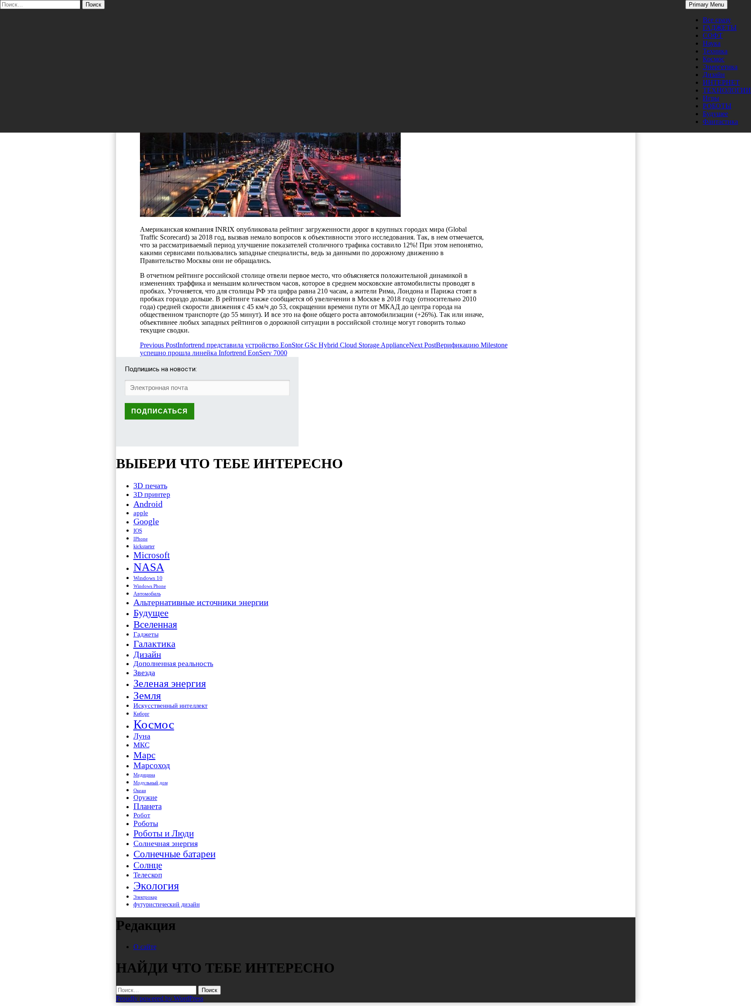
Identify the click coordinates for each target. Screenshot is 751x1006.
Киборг (141, 714)
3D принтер (151, 494)
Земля (147, 695)
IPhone (140, 538)
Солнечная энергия (165, 843)
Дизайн (714, 74)
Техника (715, 51)
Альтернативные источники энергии (201, 602)
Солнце (147, 865)
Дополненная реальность (173, 664)
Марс (144, 755)
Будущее (715, 113)
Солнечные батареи (174, 853)
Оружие (145, 797)
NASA (148, 567)
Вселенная (155, 624)
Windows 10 (148, 578)
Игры (711, 98)
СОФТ (713, 35)
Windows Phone (149, 586)
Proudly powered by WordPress (159, 998)
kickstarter (144, 546)
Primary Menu (706, 4)
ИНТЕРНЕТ (721, 82)
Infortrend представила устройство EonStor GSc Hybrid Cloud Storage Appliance (274, 345)
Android (148, 504)
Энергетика (720, 66)
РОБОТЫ (717, 106)
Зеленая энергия (169, 683)
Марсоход (151, 765)
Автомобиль (147, 594)
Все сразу (717, 19)
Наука (712, 43)
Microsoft (151, 555)
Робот (141, 815)
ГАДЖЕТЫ (720, 27)
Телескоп (147, 875)
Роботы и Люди (163, 833)
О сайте (144, 946)
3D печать (150, 485)
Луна (141, 736)
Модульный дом (150, 782)
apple (140, 513)
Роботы (145, 823)
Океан (139, 790)
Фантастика (720, 121)
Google (146, 521)
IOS (137, 530)
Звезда (144, 672)
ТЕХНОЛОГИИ (727, 90)
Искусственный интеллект (170, 705)
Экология (156, 885)
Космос (713, 59)
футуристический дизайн (166, 904)
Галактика (154, 643)
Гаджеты (146, 634)
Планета (147, 806)
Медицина (144, 775)
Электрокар (145, 896)
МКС (141, 745)
